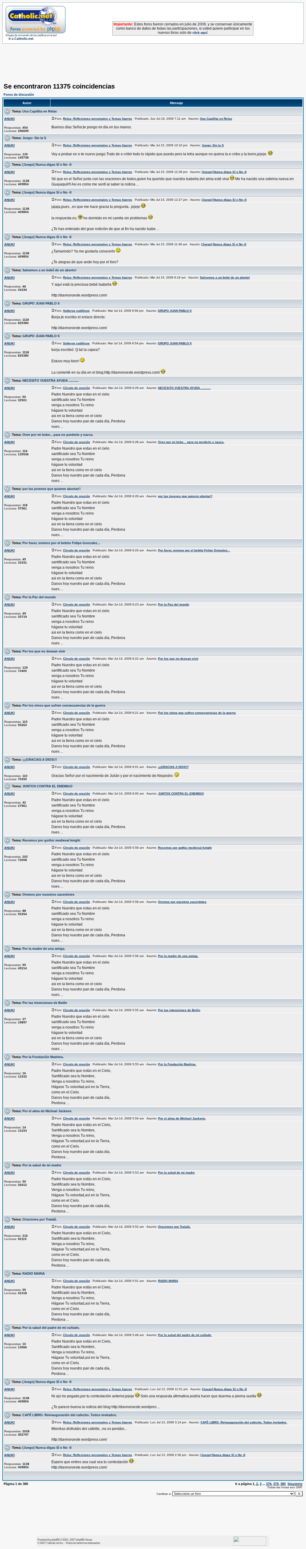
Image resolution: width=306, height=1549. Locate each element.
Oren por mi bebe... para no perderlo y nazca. (57, 434)
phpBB (55, 1539)
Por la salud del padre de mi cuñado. (51, 1327)
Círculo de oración (76, 387)
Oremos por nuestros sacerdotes (48, 894)
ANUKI (9, 119)
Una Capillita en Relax (39, 111)
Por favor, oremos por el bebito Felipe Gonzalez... (61, 543)
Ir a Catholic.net (21, 38)
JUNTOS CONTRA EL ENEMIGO (47, 786)
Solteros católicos (76, 310)
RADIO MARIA (33, 1273)
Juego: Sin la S (34, 138)
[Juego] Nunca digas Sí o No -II (46, 164)
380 (283, 1484)
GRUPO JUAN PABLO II (40, 303)
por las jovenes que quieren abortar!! (51, 489)
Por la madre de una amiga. (43, 948)
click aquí (199, 32)
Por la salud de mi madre (41, 1165)
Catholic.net (52, 1543)
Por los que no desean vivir (43, 651)
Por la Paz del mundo (39, 597)
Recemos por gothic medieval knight (51, 840)
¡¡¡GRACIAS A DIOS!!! (39, 759)
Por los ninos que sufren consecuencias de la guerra (63, 705)
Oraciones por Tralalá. (39, 1219)
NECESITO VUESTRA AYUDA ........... (50, 380)
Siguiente (294, 1484)
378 (268, 1484)
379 (276, 1484)
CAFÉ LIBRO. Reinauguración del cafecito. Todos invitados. (69, 1415)
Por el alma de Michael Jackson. (47, 1111)
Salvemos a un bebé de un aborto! (49, 270)
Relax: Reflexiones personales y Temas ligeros (97, 118)
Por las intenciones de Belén (44, 1003)
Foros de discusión (19, 94)
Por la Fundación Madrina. (43, 1057)
